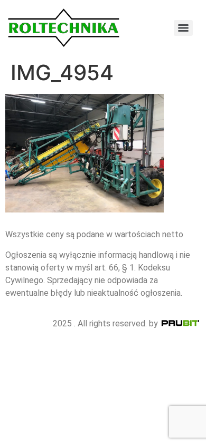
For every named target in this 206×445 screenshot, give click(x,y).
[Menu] (183, 28)
